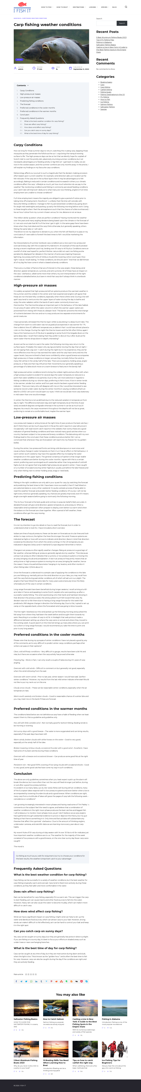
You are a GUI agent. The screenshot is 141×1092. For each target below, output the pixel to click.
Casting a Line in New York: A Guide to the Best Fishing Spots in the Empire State (111, 49)
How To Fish (46, 7)
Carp (102, 85)
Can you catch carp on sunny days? (37, 130)
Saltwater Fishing (107, 107)
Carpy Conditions (27, 91)
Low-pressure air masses (30, 97)
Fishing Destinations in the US (112, 95)
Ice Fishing (104, 102)
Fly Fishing (104, 97)
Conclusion (24, 115)
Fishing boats (105, 92)
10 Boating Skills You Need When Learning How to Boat (55, 1062)
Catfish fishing (106, 90)
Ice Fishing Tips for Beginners (111, 1061)
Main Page (17, 18)
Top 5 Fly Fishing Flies (105, 40)
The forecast (25, 104)
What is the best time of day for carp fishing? (41, 133)
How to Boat (62, 7)
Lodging (92, 7)
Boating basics (106, 82)
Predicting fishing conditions (31, 101)
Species (104, 7)
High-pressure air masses (30, 94)
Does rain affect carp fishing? (35, 124)
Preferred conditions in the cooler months (37, 108)
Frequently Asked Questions (32, 118)
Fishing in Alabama (104, 42)
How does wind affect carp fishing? (37, 127)
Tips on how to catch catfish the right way (83, 1061)
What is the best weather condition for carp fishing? (44, 121)
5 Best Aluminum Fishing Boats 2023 (111, 37)
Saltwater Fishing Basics (106, 45)
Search (99, 19)
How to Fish (105, 100)
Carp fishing (105, 87)
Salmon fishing (106, 104)
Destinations (78, 7)
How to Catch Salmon (53, 1019)
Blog (114, 7)
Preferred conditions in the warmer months (38, 111)
